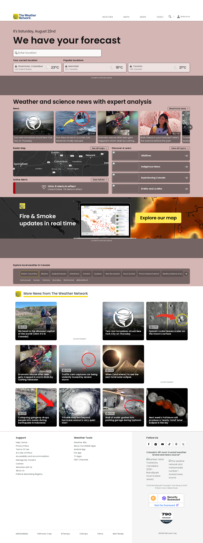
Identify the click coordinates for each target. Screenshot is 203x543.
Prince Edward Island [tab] (149, 273)
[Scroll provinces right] (186, 274)
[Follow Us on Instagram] (155, 444)
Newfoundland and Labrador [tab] (177, 273)
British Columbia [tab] (29, 273)
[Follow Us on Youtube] (162, 444)
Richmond (69, 280)
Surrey (37, 280)
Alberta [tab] (44, 273)
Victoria (46, 280)
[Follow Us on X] (183, 444)
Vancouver (25, 280)
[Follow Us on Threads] (176, 444)
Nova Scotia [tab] (129, 273)
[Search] (170, 16)
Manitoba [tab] (74, 273)
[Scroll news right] (190, 127)
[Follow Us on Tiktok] (169, 444)
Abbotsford (82, 280)
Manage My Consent (26, 460)
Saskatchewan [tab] (59, 273)
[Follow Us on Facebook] (148, 444)
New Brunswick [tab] (113, 273)
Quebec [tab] (98, 273)
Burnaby (57, 280)
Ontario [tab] (86, 273)
